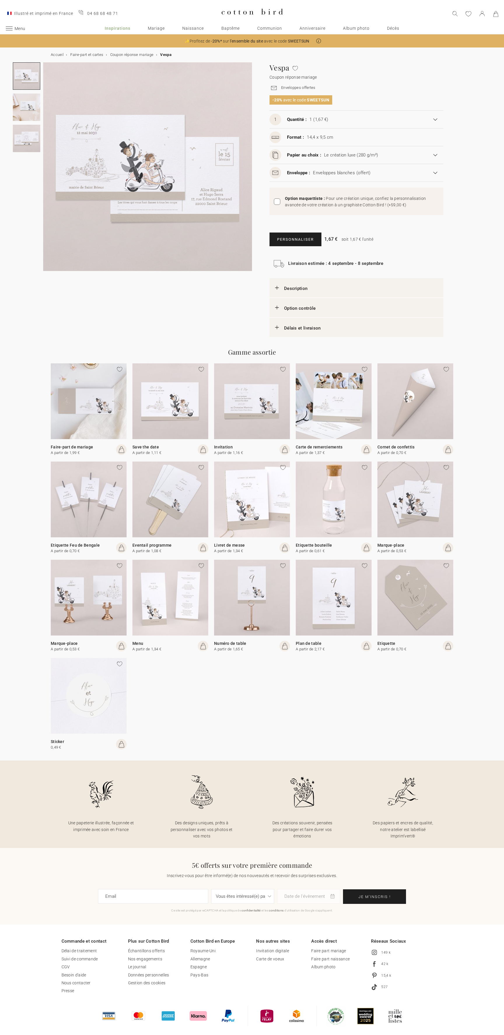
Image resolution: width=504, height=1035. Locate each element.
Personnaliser (295, 239)
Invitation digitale (272, 950)
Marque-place (391, 545)
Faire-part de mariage (72, 447)
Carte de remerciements (319, 447)
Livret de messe (229, 545)
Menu (137, 643)
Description (295, 288)
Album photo (356, 28)
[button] (318, 41)
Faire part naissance (330, 959)
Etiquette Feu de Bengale (75, 545)
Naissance (193, 28)
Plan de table (308, 643)
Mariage (156, 28)
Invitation (223, 447)
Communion (269, 28)
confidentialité (251, 910)
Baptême (230, 28)
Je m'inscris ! (374, 897)
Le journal (137, 966)
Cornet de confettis (396, 447)
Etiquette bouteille (314, 545)
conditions (276, 910)
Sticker (57, 741)
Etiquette (386, 643)
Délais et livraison (302, 328)
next (46, 170)
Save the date (145, 447)
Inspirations (117, 28)
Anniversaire (313, 28)
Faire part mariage (328, 950)
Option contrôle (300, 308)
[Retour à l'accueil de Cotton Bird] (252, 19)
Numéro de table (230, 643)
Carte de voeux (270, 959)
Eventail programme (152, 545)
